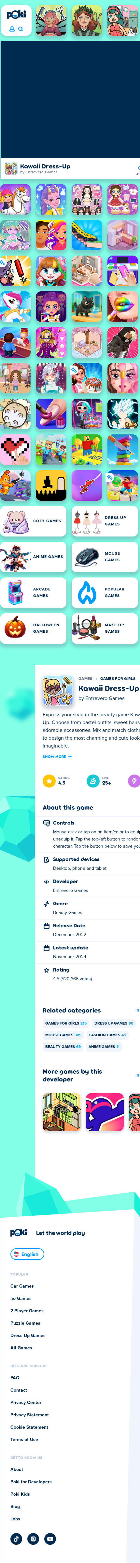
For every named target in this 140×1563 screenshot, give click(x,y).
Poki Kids (20, 1494)
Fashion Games (107, 1035)
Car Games (22, 1286)
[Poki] (16, 14)
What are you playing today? (20, 29)
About (16, 1469)
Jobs (15, 1519)
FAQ (15, 1378)
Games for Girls (118, 679)
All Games (21, 1348)
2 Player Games (27, 1311)
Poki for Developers (31, 1482)
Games (85, 679)
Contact (18, 1390)
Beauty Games (63, 1047)
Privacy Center (25, 1402)
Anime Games (104, 1047)
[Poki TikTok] (16, 1539)
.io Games (21, 1298)
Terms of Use (24, 1439)
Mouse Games (63, 1035)
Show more (54, 756)
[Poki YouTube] (50, 1539)
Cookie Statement (29, 1427)
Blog (15, 1506)
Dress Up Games (113, 1024)
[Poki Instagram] (33, 1539)
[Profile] (12, 29)
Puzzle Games (25, 1323)
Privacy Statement (29, 1415)
